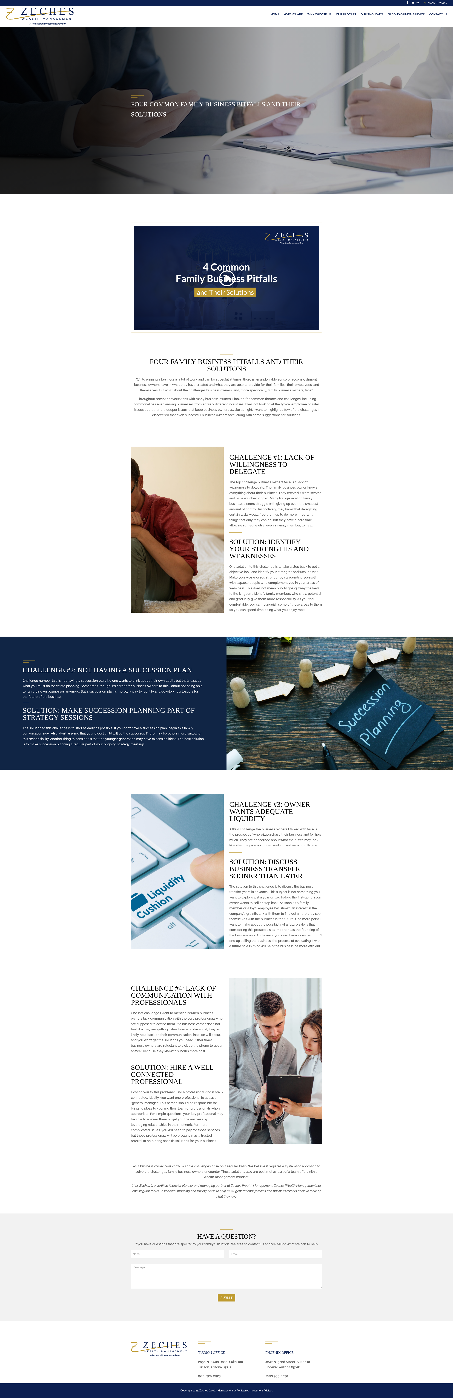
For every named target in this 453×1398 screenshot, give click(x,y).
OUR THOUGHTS (372, 14)
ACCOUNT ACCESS (437, 3)
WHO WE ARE (293, 14)
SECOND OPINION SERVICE (406, 14)
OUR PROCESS (346, 14)
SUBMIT (226, 1298)
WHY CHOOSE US (319, 14)
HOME (275, 14)
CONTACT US (438, 14)
